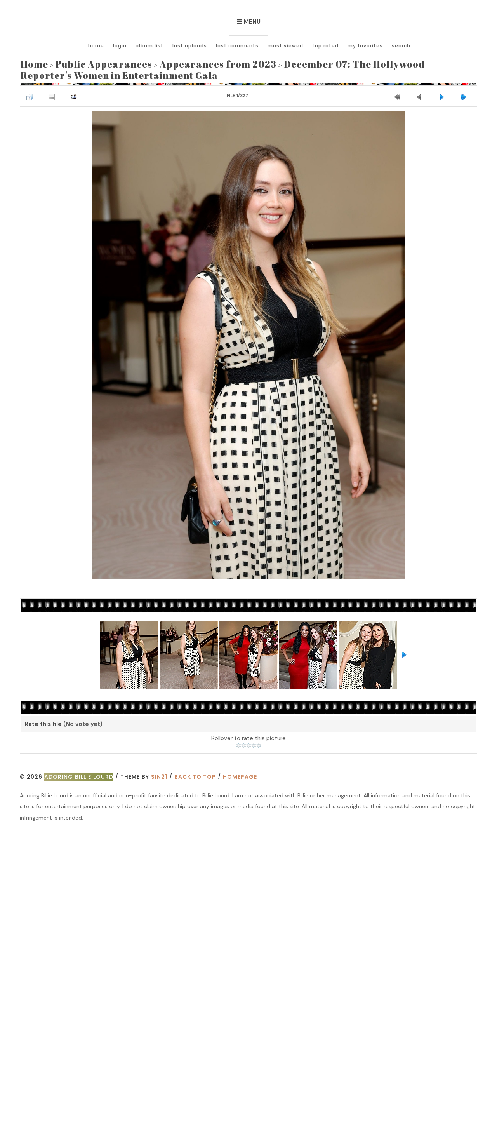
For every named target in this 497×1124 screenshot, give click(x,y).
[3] (248, 741)
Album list (149, 45)
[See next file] (443, 89)
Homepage (240, 772)
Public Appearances (86, 62)
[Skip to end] (465, 89)
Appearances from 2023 (176, 62)
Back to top (195, 772)
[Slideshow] (76, 89)
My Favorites (365, 45)
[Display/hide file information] (54, 89)
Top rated (325, 45)
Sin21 (159, 772)
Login (120, 45)
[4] (253, 741)
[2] (243, 741)
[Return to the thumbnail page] (31, 89)
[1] (238, 741)
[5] (258, 741)
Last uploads (189, 45)
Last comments (237, 45)
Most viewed (285, 45)
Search (401, 45)
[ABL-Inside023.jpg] (249, 339)
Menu (252, 22)
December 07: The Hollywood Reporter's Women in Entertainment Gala (246, 67)
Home (96, 45)
